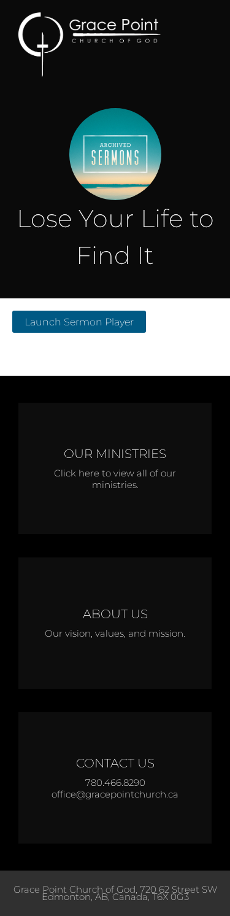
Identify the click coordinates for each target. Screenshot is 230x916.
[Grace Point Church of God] (98, 44)
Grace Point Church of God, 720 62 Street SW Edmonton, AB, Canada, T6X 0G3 (115, 892)
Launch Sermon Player (79, 322)
